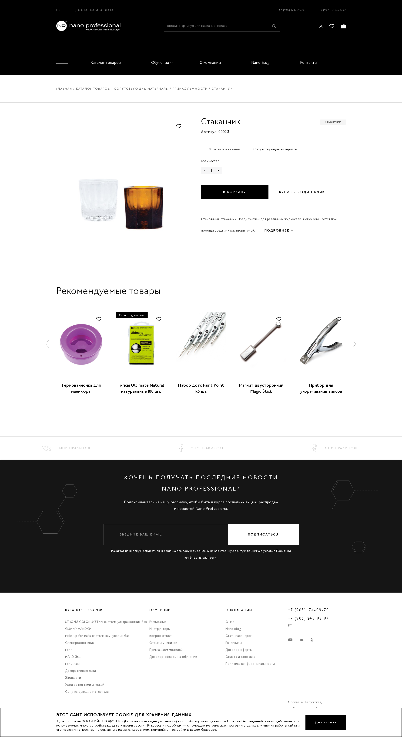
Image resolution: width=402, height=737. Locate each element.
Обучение (160, 62)
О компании (210, 62)
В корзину (234, 192)
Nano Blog (260, 62)
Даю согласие (325, 722)
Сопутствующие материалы (141, 89)
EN (58, 10)
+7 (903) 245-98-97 (332, 10)
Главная (64, 89)
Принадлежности (190, 89)
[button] (47, 343)
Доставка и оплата (94, 10)
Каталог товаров (105, 62)
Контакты (308, 62)
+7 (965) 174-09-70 (292, 10)
